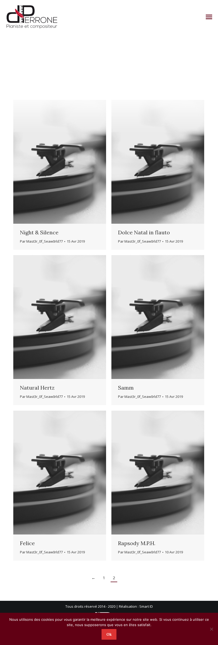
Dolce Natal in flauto (144, 232)
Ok (109, 634)
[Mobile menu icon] (209, 17)
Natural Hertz (37, 387)
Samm (126, 387)
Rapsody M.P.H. (136, 543)
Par (41, 241)
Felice (27, 543)
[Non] (211, 629)
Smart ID (146, 606)
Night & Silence (39, 232)
